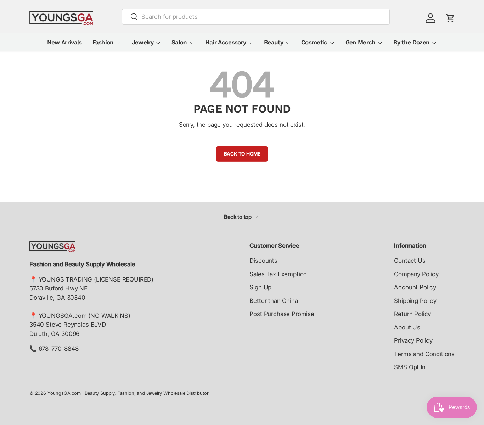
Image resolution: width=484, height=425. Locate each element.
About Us (407, 327)
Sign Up (260, 287)
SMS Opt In (409, 367)
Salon (179, 42)
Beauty (273, 42)
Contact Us (409, 260)
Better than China (273, 300)
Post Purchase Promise (281, 313)
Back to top (238, 217)
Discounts (263, 260)
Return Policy (412, 313)
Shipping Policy (415, 300)
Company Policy (416, 274)
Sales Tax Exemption (278, 274)
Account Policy (415, 287)
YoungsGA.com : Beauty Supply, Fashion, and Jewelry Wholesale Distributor (127, 393)
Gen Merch (360, 42)
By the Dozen (411, 42)
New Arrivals (64, 42)
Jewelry (142, 42)
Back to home (242, 154)
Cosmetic (314, 42)
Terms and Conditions (424, 354)
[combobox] (256, 16)
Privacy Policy (413, 340)
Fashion (103, 42)
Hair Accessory (225, 42)
